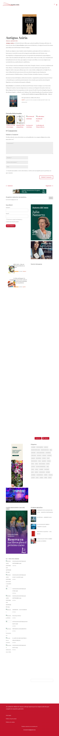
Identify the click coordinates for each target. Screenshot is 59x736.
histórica (48, 461)
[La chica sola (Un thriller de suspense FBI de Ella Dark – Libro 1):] (13, 102)
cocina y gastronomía (40, 452)
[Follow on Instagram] (49, 734)
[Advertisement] (42, 567)
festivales (44, 458)
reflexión (45, 474)
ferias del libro (38, 458)
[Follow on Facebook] (43, 734)
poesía (32, 472)
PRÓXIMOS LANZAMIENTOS (19, 629)
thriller (45, 477)
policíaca (36, 472)
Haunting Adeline (16, 615)
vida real (49, 477)
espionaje (33, 458)
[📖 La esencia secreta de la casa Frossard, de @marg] (47, 351)
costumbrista (48, 452)
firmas (39, 461)
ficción (48, 458)
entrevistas (49, 455)
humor (32, 463)
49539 (20, 286)
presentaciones (42, 472)
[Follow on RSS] (52, 734)
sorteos (37, 477)
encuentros (39, 455)
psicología (48, 472)
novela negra (46, 469)
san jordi (32, 477)
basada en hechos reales (35, 449)
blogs (51, 449)
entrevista (44, 455)
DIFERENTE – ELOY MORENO (19, 609)
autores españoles (39, 447)
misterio (47, 463)
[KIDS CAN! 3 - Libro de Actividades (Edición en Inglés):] (11, 269)
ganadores (44, 461)
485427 (20, 271)
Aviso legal (8, 715)
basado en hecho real (44, 449)
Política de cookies (10, 722)
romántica (50, 474)
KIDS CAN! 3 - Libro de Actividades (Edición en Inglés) (19, 266)
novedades (41, 469)
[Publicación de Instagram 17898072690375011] (36, 269)
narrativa (33, 466)
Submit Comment (46, 177)
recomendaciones (40, 474)
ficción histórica (34, 461)
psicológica (33, 474)
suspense (41, 477)
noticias (36, 469)
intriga (36, 463)
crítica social (33, 455)
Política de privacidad (11, 718)
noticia (32, 469)
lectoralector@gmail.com (29, 730)
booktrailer (33, 452)
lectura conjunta (42, 463)
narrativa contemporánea (40, 466)
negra (48, 466)
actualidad (33, 447)
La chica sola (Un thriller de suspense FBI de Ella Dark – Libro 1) (37, 94)
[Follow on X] (46, 734)
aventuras (46, 447)
